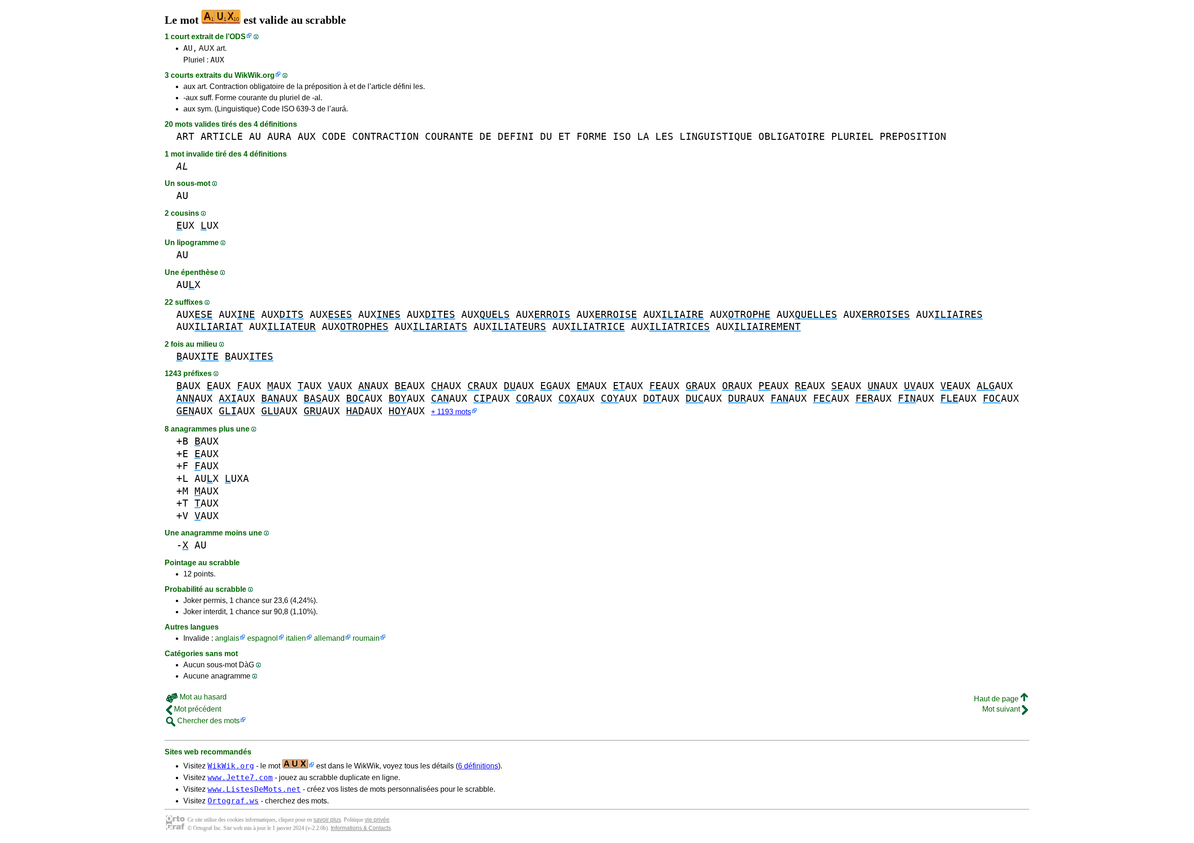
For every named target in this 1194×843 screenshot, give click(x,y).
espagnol (262, 638)
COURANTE (449, 136)
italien (296, 638)
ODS (237, 37)
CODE (334, 136)
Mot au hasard (202, 697)
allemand (329, 638)
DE (485, 136)
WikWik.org (255, 75)
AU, (190, 48)
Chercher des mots (207, 721)
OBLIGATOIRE (791, 136)
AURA (279, 136)
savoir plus (327, 819)
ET (564, 136)
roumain (366, 638)
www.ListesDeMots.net (254, 789)
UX (185, 225)
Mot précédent (196, 709)
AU (255, 136)
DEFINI (516, 136)
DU (546, 136)
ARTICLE (222, 136)
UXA (237, 478)
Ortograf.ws (233, 800)
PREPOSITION (913, 136)
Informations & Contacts (361, 828)
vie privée (377, 819)
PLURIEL (852, 136)
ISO (622, 136)
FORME (591, 136)
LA (643, 136)
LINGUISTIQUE (716, 136)
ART (185, 136)
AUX (217, 59)
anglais (227, 638)
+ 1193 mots (451, 412)
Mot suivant (1002, 709)
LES (664, 136)
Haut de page (997, 699)
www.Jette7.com (240, 777)
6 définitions (478, 766)
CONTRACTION (385, 136)
